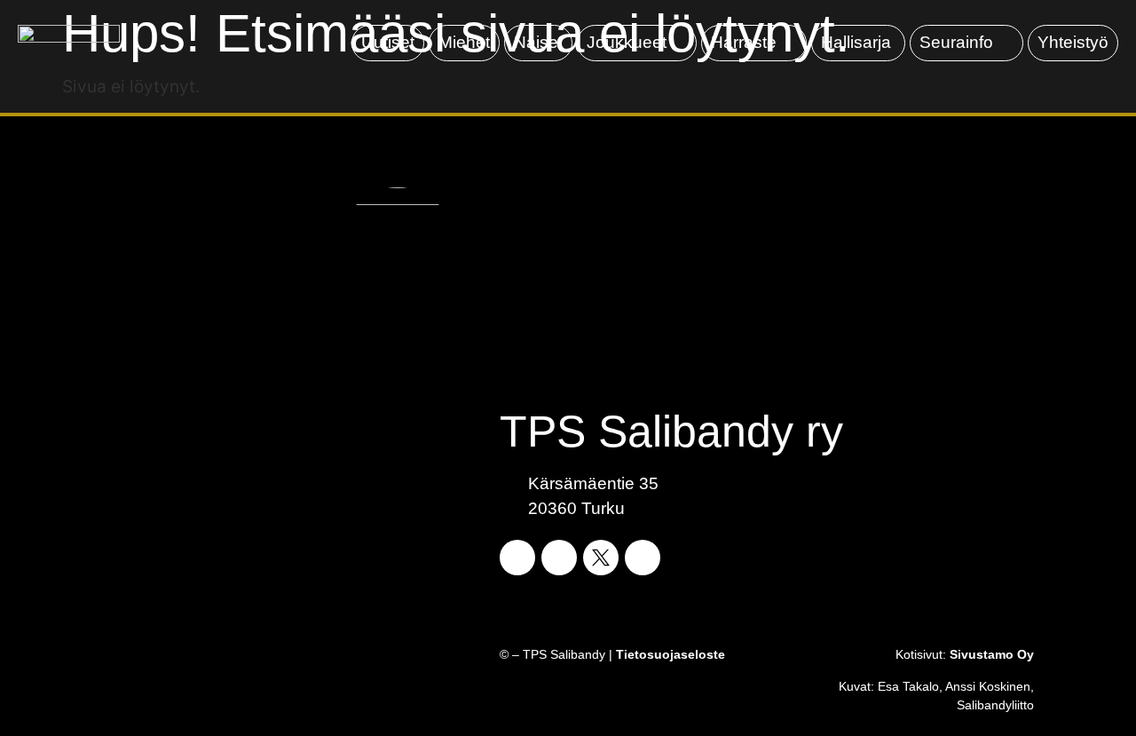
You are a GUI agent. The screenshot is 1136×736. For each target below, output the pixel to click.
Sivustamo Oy (992, 654)
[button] (637, 43)
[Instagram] (559, 557)
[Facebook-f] (517, 557)
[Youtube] (642, 557)
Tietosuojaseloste (670, 654)
